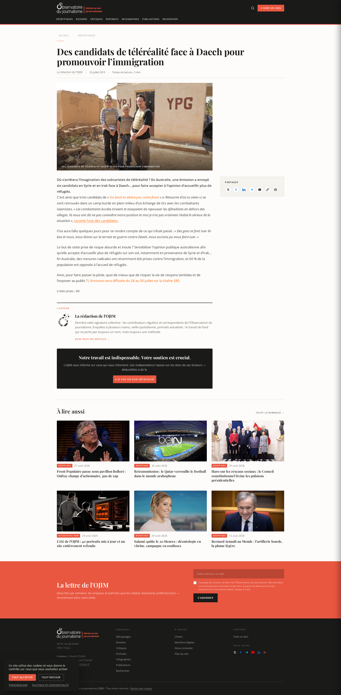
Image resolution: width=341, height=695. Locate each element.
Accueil (64, 35)
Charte (179, 636)
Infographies (130, 19)
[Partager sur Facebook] (236, 189)
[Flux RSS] (264, 652)
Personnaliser (18, 685)
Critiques (96, 19)
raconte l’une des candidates (96, 220)
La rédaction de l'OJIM (69, 72)
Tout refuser (51, 677)
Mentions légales (184, 642)
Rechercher (170, 19)
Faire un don (240, 636)
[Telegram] (246, 652)
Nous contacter (184, 648)
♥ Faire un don (271, 8)
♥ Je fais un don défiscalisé (134, 379)
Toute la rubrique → (270, 412)
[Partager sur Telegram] (252, 189)
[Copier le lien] (267, 189)
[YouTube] (253, 652)
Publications (150, 19)
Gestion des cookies (141, 688)
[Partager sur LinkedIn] (244, 189)
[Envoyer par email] (260, 189)
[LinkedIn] (259, 652)
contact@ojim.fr (80, 664)
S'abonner (205, 598)
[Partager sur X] (228, 189)
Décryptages (64, 19)
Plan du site (181, 654)
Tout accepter (22, 677)
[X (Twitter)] (234, 652)
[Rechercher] (253, 8)
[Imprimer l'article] (275, 189)
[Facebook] (240, 652)
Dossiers (81, 19)
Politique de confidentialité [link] (50, 685)
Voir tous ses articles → (92, 339)
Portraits (112, 19)
